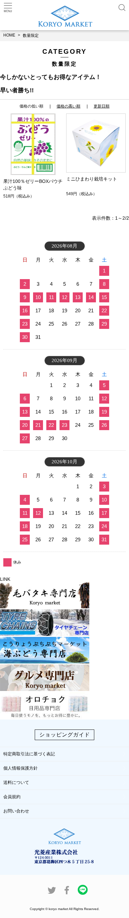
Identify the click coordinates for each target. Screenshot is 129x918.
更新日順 (101, 106)
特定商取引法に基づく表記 (29, 753)
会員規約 (12, 796)
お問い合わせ (16, 810)
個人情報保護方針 (20, 768)
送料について (16, 782)
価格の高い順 (68, 106)
